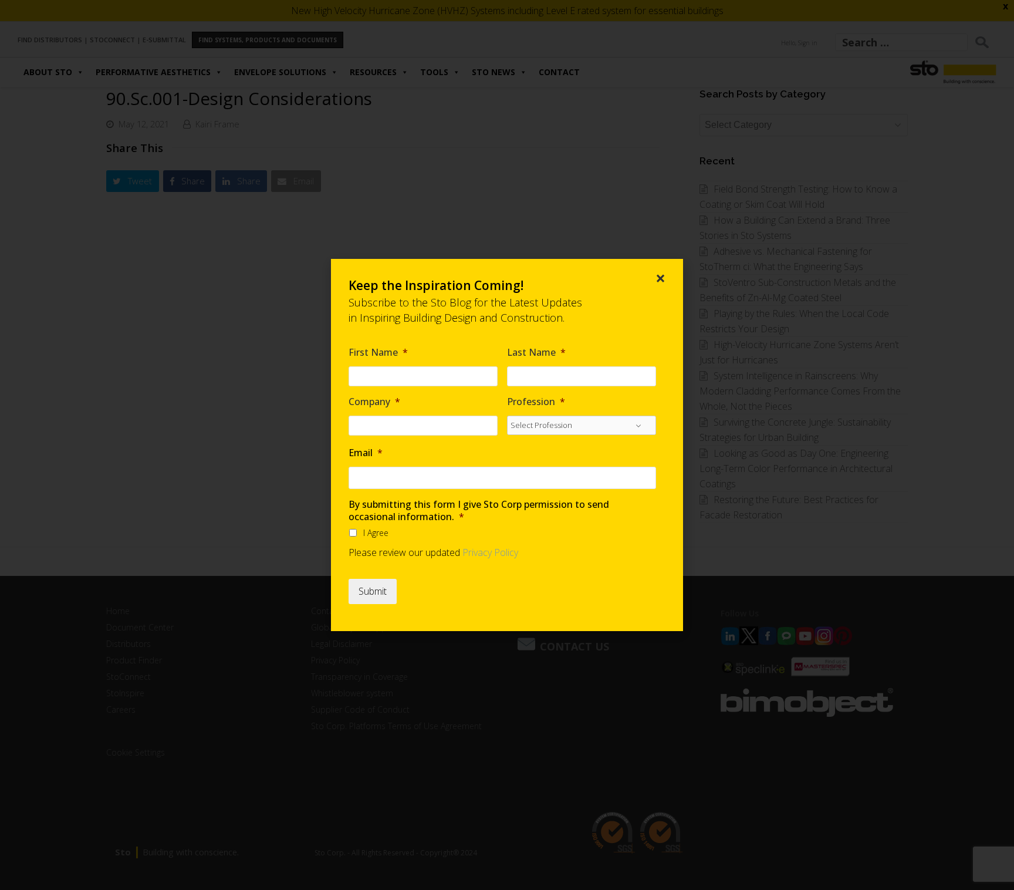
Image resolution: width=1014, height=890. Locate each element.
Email (366, 453)
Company (374, 402)
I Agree (375, 532)
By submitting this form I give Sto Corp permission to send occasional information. (479, 510)
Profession (536, 402)
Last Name (536, 352)
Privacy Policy (490, 552)
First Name (378, 352)
